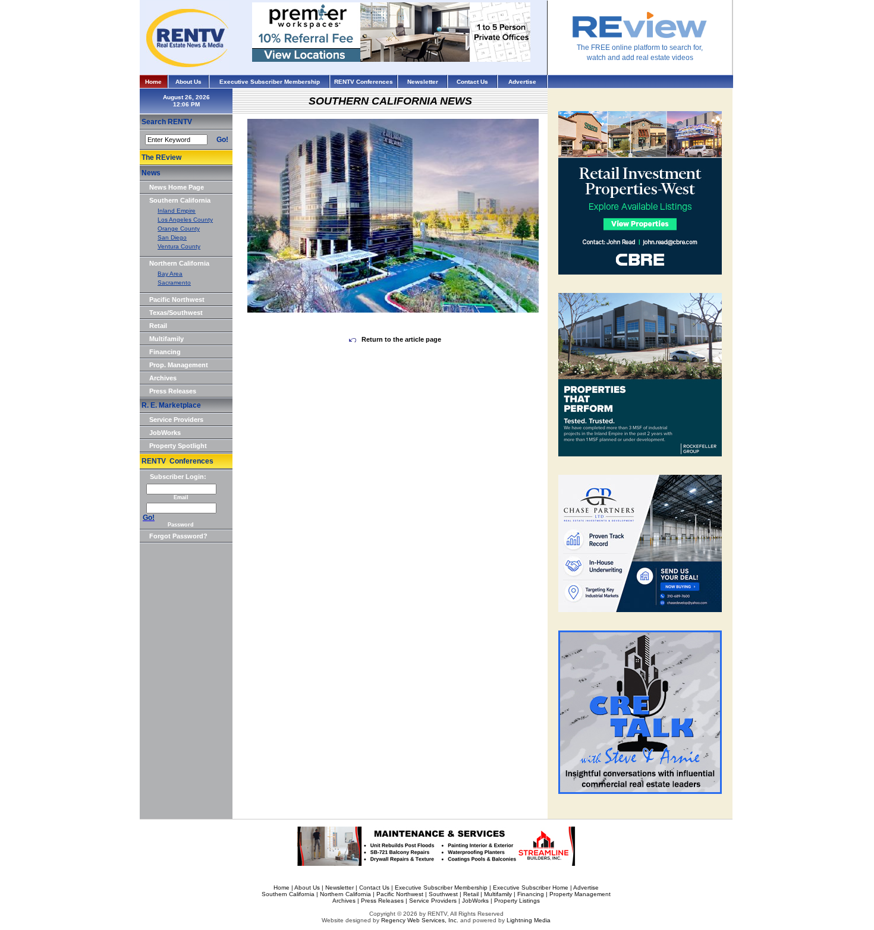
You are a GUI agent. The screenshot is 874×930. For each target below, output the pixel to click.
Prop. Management (178, 364)
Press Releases (172, 391)
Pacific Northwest (177, 299)
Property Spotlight (178, 445)
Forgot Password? (178, 536)
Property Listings (517, 900)
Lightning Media (529, 920)
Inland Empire (177, 210)
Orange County (179, 228)
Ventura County (179, 246)
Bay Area (170, 273)
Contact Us (472, 81)
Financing (165, 351)
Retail (158, 325)
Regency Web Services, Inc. (419, 920)
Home (153, 81)
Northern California (179, 263)
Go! (222, 139)
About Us (188, 81)
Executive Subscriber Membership (269, 81)
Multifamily (166, 338)
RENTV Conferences (363, 81)
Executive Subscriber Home (530, 887)
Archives (163, 378)
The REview (161, 157)
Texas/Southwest (176, 312)
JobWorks (165, 432)
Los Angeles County (185, 219)
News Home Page (176, 187)
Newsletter (422, 81)
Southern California (179, 200)
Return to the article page (400, 339)
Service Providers (176, 419)
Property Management (580, 894)
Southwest (443, 894)
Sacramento (174, 282)
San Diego (172, 237)
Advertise (522, 81)
